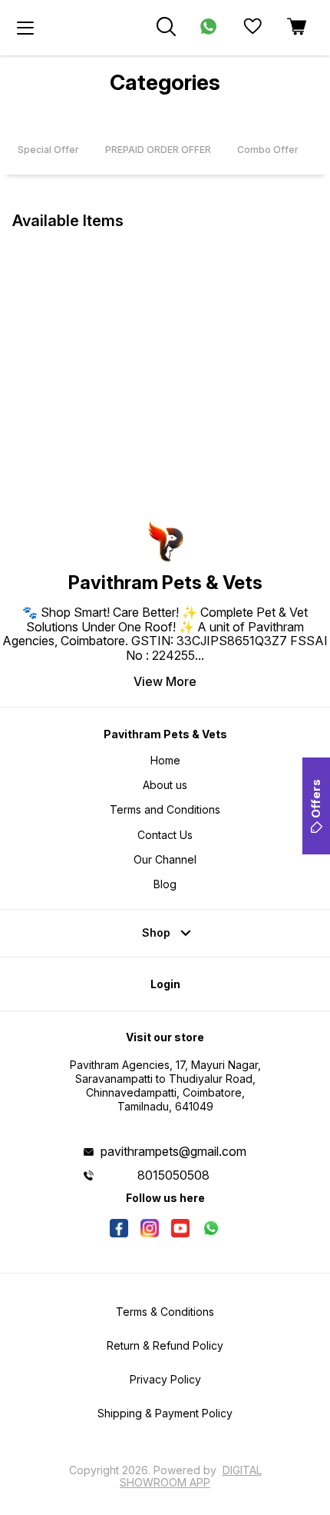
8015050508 (173, 1175)
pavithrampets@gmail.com (173, 1151)
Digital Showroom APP (191, 1476)
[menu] (25, 27)
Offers (316, 798)
